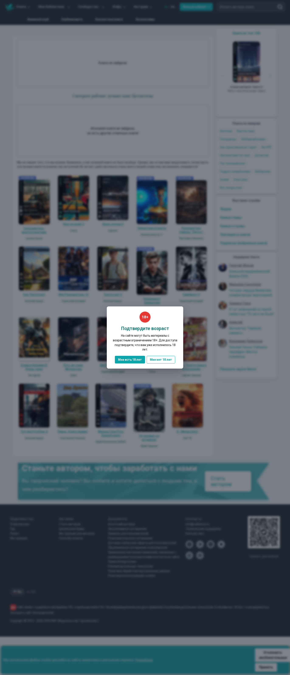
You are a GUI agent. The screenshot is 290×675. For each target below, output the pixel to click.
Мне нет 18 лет (161, 359)
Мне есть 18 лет (130, 359)
